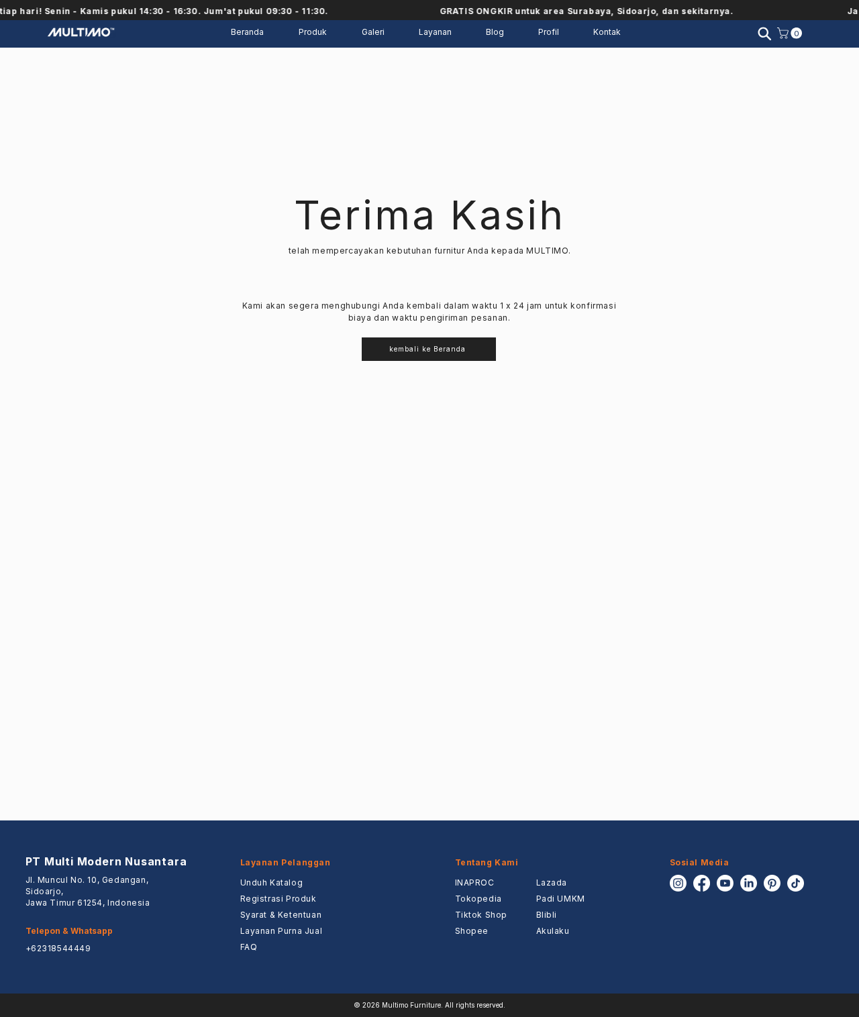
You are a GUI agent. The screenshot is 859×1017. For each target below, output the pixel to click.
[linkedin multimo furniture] (748, 883)
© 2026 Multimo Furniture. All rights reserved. (429, 1005)
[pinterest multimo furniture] (772, 883)
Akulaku (553, 931)
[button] (442, 32)
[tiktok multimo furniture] (795, 883)
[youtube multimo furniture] (725, 883)
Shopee (472, 931)
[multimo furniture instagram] (678, 883)
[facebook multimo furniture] (701, 883)
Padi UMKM (560, 899)
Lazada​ (552, 882)
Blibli (547, 915)
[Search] (764, 33)
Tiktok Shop (481, 915)
